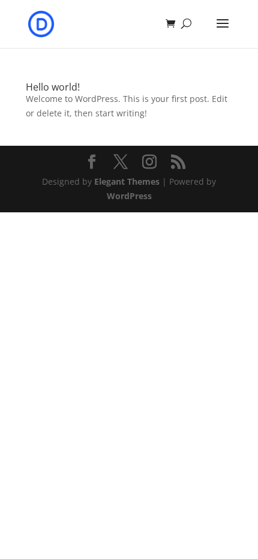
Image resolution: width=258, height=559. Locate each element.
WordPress (129, 196)
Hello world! (53, 87)
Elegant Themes (127, 181)
